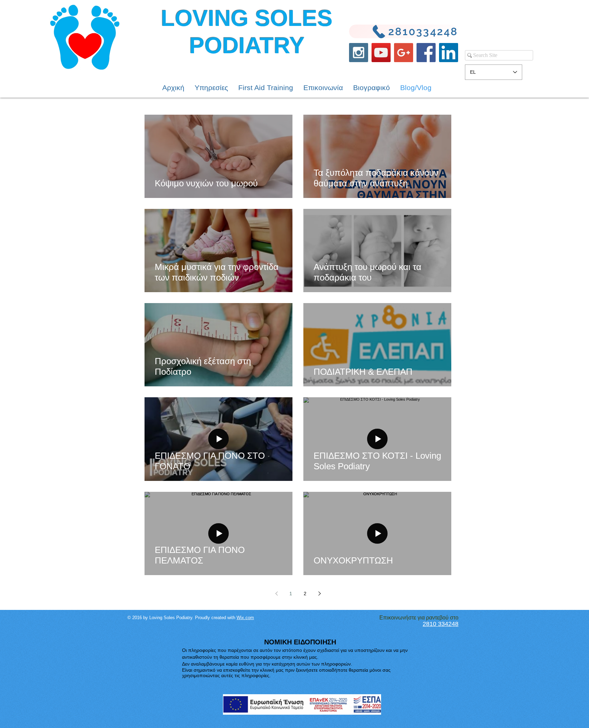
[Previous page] (276, 593)
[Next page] (319, 593)
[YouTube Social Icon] (381, 52)
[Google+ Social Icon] (403, 52)
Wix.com (245, 617)
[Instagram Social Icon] (358, 52)
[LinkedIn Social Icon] (448, 52)
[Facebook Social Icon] (426, 52)
